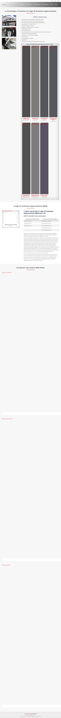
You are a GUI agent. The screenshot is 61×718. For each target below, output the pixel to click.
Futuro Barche (37, 4)
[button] (31, 4)
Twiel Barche (22, 4)
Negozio (56, 4)
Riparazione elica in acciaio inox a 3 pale (26, 195)
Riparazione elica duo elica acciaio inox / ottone (53, 119)
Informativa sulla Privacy (38, 716)
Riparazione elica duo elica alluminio (44, 118)
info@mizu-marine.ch (28, 260)
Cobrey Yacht (30, 41)
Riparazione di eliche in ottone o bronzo (44, 195)
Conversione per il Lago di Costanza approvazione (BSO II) (33, 22)
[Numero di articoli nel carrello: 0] (58, 1)
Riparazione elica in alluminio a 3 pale (26, 118)
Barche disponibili (45, 4)
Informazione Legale (23, 716)
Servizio (51, 4)
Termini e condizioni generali (30, 716)
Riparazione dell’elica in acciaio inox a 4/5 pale (35, 195)
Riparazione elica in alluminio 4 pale (35, 118)
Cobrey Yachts (28, 4)
